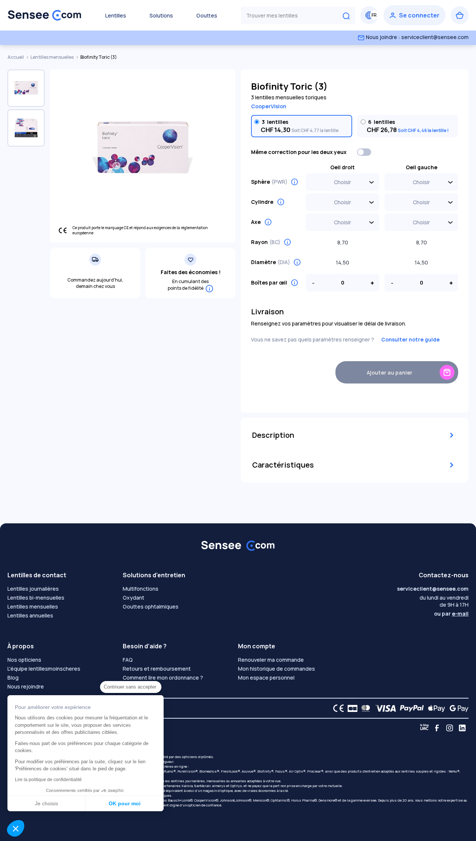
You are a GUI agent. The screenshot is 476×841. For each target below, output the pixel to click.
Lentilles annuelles (30, 615)
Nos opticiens (24, 659)
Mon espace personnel (266, 677)
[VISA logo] (383, 708)
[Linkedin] (462, 727)
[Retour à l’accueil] (44, 15)
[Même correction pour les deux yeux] (364, 152)
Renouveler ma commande (271, 659)
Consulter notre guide (410, 339)
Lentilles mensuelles (52, 57)
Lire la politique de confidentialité (48, 779)
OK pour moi (125, 803)
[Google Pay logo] (457, 708)
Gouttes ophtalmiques (150, 606)
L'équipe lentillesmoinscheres (43, 668)
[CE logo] (336, 708)
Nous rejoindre (25, 686)
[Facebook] (436, 727)
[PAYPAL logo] (410, 708)
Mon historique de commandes (276, 668)
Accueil (16, 57)
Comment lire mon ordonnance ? (163, 677)
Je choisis (46, 803)
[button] (16, 828)
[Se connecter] (414, 15)
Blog (13, 677)
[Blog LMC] (424, 727)
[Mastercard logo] (364, 708)
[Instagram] (449, 727)
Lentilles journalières (33, 588)
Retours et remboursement (157, 668)
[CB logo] (350, 708)
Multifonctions (140, 588)
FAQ (128, 659)
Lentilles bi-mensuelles (35, 597)
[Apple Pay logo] (434, 708)
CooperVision (268, 106)
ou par (451, 613)
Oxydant (133, 597)
